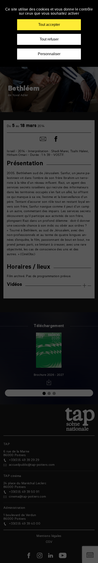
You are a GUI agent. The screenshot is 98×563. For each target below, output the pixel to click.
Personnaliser (49, 54)
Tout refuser (49, 39)
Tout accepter (49, 25)
